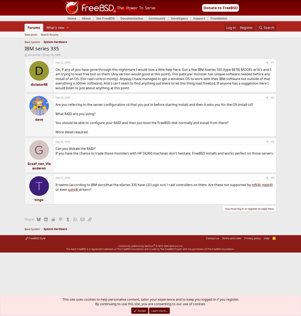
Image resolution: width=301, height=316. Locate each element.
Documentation (131, 18)
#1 (272, 62)
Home (72, 18)
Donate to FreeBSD (221, 7)
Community (157, 18)
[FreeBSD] (109, 14)
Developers (179, 18)
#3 (272, 141)
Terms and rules (231, 238)
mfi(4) (256, 185)
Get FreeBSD (105, 18)
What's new (55, 27)
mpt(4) (267, 185)
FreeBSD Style (36, 238)
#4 (272, 177)
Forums (34, 27)
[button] (68, 28)
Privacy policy (252, 238)
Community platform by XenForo (150, 245)
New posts (31, 35)
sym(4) (73, 189)
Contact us (212, 238)
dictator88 (34, 55)
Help (266, 238)
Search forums (49, 35)
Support (199, 18)
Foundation (218, 18)
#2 (272, 97)
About (86, 18)
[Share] (267, 62)
